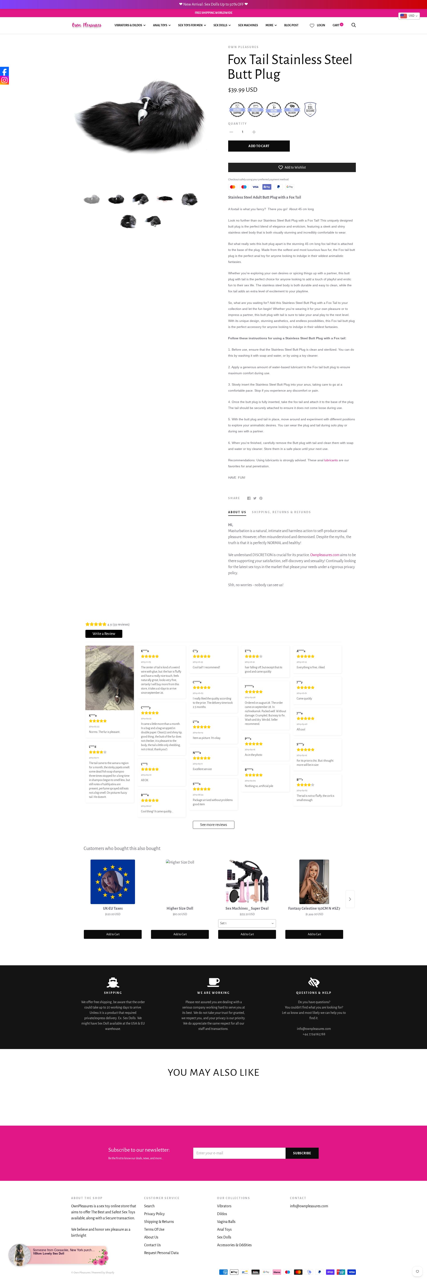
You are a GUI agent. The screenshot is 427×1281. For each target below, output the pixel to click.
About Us (151, 1237)
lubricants (331, 460)
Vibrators (224, 1206)
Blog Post (291, 25)
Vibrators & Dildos (128, 25)
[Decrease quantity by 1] (231, 132)
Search (149, 1206)
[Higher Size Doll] (180, 882)
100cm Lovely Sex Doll (48, 1253)
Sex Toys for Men (190, 25)
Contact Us (152, 1245)
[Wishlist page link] (312, 25)
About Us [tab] (237, 512)
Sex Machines (248, 25)
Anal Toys (160, 25)
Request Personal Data (161, 1253)
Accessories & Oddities (234, 1245)
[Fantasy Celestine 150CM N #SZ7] (314, 882)
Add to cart (259, 146)
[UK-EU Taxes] (113, 882)
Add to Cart (112, 934)
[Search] (353, 25)
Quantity (237, 123)
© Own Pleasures (80, 1272)
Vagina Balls (226, 1222)
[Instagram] (4, 80)
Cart (337, 25)
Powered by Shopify (103, 1272)
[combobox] (247, 923)
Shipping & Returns (159, 1222)
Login (321, 25)
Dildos (222, 1214)
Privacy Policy (154, 1214)
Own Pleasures (243, 47)
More (269, 25)
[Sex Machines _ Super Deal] (247, 882)
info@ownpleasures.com (309, 1206)
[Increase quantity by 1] (254, 132)
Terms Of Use (154, 1230)
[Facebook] (4, 71)
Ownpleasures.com (324, 555)
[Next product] (350, 899)
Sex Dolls (220, 25)
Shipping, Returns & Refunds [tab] (281, 512)
